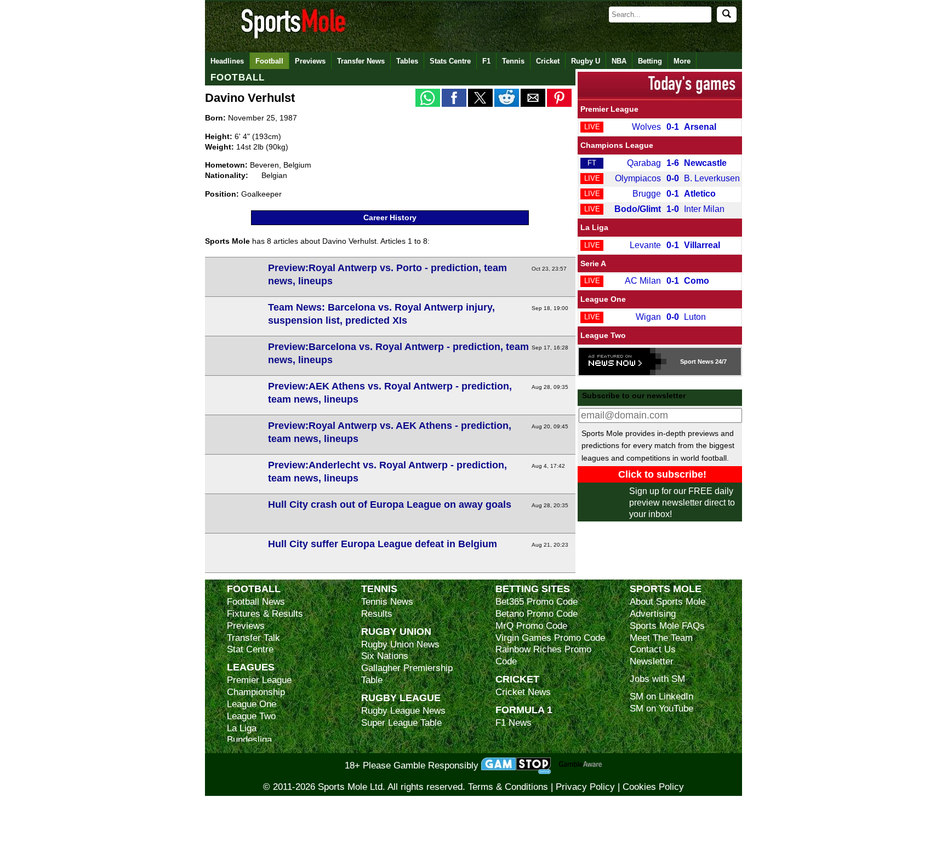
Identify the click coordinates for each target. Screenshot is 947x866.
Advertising (653, 614)
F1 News (513, 723)
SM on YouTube (661, 708)
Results (376, 614)
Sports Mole (665, 588)
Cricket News (523, 692)
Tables (407, 61)
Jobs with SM (657, 679)
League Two (603, 335)
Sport (688, 361)
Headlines (227, 61)
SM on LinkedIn (661, 696)
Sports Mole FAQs (667, 626)
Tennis (513, 61)
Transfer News (361, 61)
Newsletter (652, 661)
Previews (310, 61)
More (682, 61)
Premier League (609, 109)
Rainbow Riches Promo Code (543, 655)
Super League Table (401, 723)
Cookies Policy (653, 787)
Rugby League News (403, 711)
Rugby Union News (400, 644)
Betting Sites (532, 588)
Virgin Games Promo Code (550, 638)
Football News (256, 602)
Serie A (593, 263)
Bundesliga (249, 740)
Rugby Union (396, 631)
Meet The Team (661, 638)
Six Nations (384, 656)
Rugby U (585, 61)
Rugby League (401, 697)
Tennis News (387, 602)
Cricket (548, 61)
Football (269, 61)
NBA (619, 61)
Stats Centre (450, 61)
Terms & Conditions (508, 787)
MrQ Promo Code (531, 626)
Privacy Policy (585, 787)
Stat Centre (250, 649)
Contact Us (653, 649)
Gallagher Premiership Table (407, 674)
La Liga (594, 227)
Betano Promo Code (536, 614)
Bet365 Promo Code (536, 602)
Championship (256, 692)
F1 (486, 61)
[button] (427, 98)
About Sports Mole (667, 602)
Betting (650, 61)
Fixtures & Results (265, 614)
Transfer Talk (253, 638)
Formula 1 (523, 709)
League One (603, 299)
